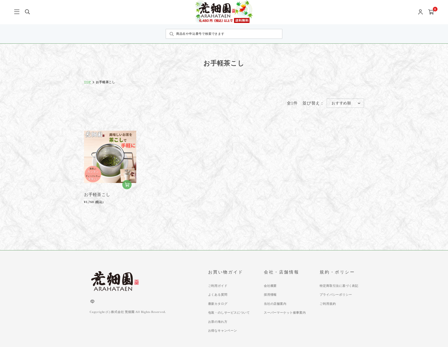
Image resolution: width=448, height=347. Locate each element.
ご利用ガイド (218, 285)
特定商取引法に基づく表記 (339, 285)
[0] (431, 12)
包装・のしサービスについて (229, 312)
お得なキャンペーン (222, 330)
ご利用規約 (328, 303)
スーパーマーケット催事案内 (285, 312)
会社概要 (270, 285)
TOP (87, 82)
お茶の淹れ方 (218, 321)
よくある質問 (218, 294)
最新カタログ (218, 303)
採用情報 (270, 294)
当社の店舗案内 (275, 303)
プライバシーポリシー (336, 294)
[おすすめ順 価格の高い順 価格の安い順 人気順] (345, 103)
